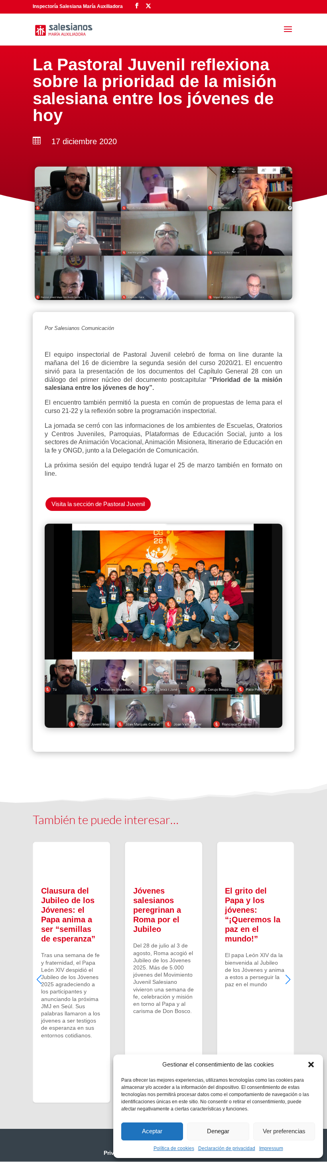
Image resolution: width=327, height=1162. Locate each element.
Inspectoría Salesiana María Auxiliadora (78, 6)
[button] (311, 1065)
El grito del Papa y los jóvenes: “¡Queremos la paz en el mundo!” (255, 972)
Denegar (218, 1131)
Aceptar (152, 1131)
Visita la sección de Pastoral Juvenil (98, 504)
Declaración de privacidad (226, 1148)
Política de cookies (174, 1148)
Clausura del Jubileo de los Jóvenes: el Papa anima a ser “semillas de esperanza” (71, 972)
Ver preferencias (284, 1131)
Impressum (271, 1148)
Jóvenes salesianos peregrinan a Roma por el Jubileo (163, 972)
